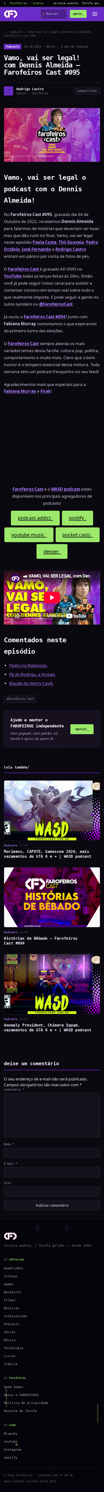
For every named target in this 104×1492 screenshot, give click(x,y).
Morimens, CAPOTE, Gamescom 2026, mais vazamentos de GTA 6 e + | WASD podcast (47, 854)
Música (9, 1340)
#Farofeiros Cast (20, 699)
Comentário (14, 1089)
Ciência (10, 1364)
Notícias (11, 1308)
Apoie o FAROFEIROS (21, 1395)
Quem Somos (13, 1387)
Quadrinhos (13, 1268)
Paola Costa (44, 242)
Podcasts (12, 46)
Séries (9, 1332)
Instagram (12, 1449)
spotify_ (77, 518)
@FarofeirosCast (56, 304)
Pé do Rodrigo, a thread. (32, 674)
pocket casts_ (77, 535)
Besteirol (12, 1292)
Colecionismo (15, 1316)
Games (9, 1284)
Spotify (10, 1457)
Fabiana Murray (20, 391)
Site (7, 1183)
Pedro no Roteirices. (28, 665)
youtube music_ (29, 535)
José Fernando (36, 249)
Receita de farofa (20, 1411)
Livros (9, 1356)
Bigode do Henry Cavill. (31, 683)
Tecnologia (13, 1348)
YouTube (10, 1441)
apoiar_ (82, 729)
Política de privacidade (26, 1403)
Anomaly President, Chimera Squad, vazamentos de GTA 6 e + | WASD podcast (47, 1027)
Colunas (10, 1276)
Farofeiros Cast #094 (44, 316)
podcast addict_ (35, 518)
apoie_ (78, 13)
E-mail (10, 1163)
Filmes (9, 1300)
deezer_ (52, 551)
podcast (16, 32)
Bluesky (10, 1433)
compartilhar (87, 91)
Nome (9, 1144)
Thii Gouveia (71, 242)
